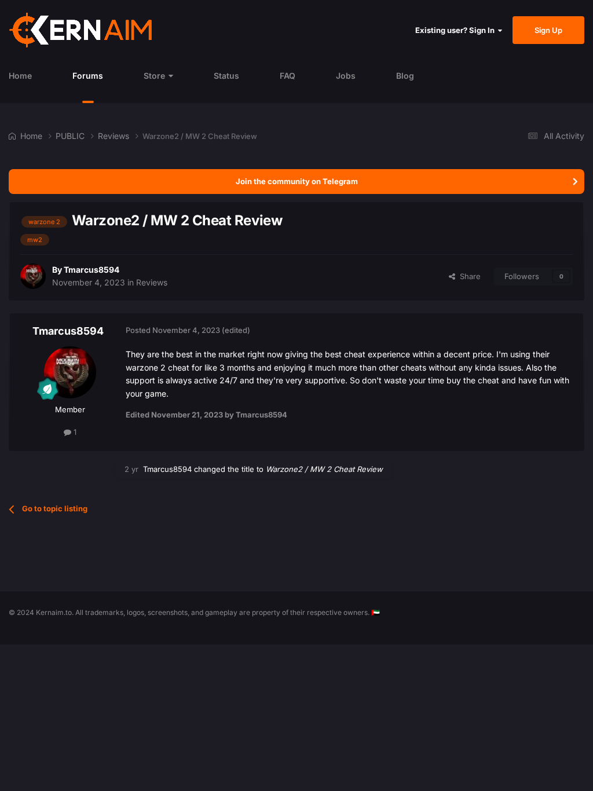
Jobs (346, 75)
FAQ (287, 75)
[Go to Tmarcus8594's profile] (33, 276)
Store (154, 75)
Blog (405, 75)
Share (468, 276)
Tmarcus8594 (91, 269)
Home (20, 75)
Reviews (151, 282)
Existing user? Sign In (456, 30)
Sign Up (548, 30)
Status (226, 75)
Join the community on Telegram (297, 181)
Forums (87, 75)
